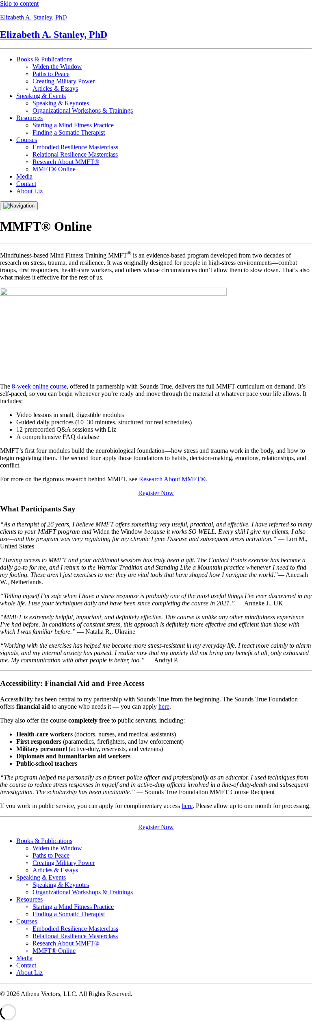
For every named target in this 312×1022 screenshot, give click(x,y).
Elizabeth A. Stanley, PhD (33, 17)
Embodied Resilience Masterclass (75, 147)
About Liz (29, 191)
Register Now (156, 492)
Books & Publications (44, 59)
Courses (26, 139)
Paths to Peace (50, 73)
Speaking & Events (41, 95)
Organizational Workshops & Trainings (82, 110)
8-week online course (39, 386)
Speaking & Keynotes (60, 103)
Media (24, 176)
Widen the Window (57, 66)
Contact (26, 183)
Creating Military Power (63, 81)
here (163, 706)
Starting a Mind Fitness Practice (73, 125)
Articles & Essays (55, 88)
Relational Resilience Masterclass (75, 154)
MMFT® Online (54, 169)
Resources (29, 117)
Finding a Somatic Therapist (68, 132)
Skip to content (19, 3)
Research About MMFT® (65, 161)
